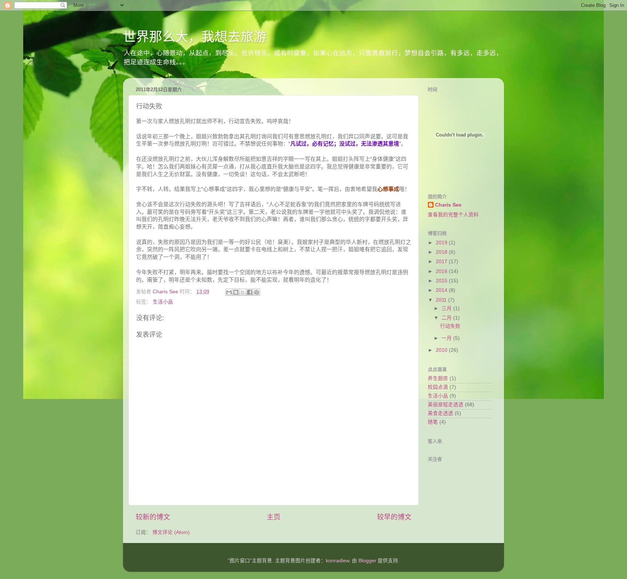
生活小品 (163, 302)
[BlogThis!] (235, 292)
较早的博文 (394, 517)
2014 (442, 290)
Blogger (367, 560)
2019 (442, 242)
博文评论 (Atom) (171, 532)
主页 (273, 517)
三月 (447, 308)
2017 (442, 261)
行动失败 (450, 326)
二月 (447, 318)
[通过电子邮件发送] (229, 292)
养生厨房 (438, 378)
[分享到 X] (242, 292)
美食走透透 (440, 413)
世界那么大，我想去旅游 (195, 36)
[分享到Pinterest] (256, 292)
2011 (442, 300)
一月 (447, 338)
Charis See (448, 205)
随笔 (433, 422)
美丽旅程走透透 (445, 404)
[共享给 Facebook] (249, 292)
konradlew (337, 560)
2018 (442, 252)
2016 (442, 271)
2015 (442, 281)
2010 (442, 350)
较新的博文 (153, 517)
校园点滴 (438, 387)
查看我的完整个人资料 (453, 214)
